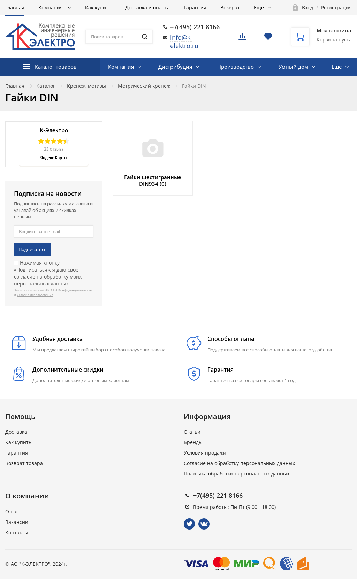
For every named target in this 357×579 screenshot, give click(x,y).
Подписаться (32, 249)
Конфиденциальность (75, 290)
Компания (51, 7)
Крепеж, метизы (86, 86)
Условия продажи (205, 452)
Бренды (193, 442)
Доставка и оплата (147, 7)
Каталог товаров (56, 66)
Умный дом (293, 66)
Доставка (16, 431)
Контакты (16, 532)
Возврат (230, 7)
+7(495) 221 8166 (195, 27)
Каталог (45, 86)
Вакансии (16, 522)
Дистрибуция (175, 66)
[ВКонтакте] (204, 524)
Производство (235, 66)
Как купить (98, 7)
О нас (12, 511)
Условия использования (35, 294)
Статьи (192, 431)
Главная (14, 7)
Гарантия (195, 7)
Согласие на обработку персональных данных (239, 463)
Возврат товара (24, 463)
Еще (259, 7)
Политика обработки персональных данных (236, 473)
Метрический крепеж (144, 86)
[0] (242, 38)
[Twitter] (189, 524)
